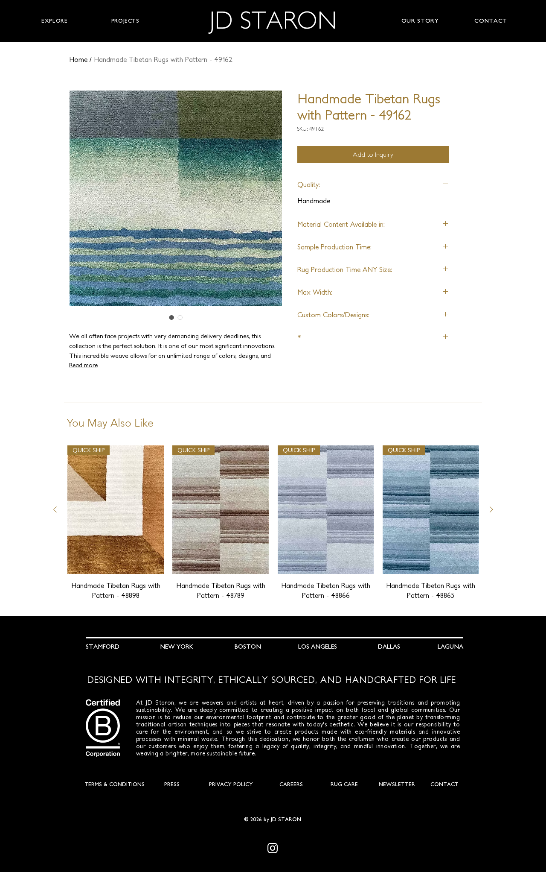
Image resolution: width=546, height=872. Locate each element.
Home (78, 59)
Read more (83, 365)
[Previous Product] (55, 509)
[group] (273, 522)
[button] (54, 21)
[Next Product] (491, 509)
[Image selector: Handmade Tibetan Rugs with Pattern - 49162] (171, 317)
